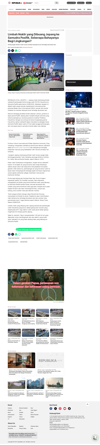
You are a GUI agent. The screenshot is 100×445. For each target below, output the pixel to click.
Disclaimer (10, 428)
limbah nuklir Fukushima (22, 147)
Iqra (20, 410)
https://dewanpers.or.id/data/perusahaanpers (20, 436)
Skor (32, 408)
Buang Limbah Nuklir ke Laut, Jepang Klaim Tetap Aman (14, 135)
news (48, 9)
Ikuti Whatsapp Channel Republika (30, 229)
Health (17, 13)
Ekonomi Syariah (21, 9)
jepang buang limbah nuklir (28, 238)
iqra (43, 9)
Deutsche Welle (71, 3)
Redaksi (21, 426)
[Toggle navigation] (9, 3)
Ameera (14, 30)
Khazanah (10, 410)
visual (79, 9)
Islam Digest (34, 410)
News (9, 412)
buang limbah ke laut (13, 241)
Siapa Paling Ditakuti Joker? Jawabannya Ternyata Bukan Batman (42, 136)
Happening (12, 13)
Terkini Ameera (69, 90)
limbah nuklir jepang (41, 238)
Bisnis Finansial (63, 9)
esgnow (72, 9)
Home (9, 30)
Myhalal (22, 13)
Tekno (27, 13)
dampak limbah (23, 241)
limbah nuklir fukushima (13, 238)
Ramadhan (22, 419)
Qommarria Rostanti (27, 47)
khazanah (36, 9)
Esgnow (10, 416)
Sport (32, 412)
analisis (54, 9)
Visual (20, 416)
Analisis (21, 412)
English (32, 416)
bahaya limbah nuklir (53, 238)
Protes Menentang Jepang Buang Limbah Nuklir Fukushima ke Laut (28, 136)
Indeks (89, 9)
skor (29, 9)
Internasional (11, 414)
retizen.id (88, 3)
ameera (11, 9)
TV (84, 9)
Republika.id (81, 3)
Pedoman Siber (34, 426)
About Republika (12, 426)
